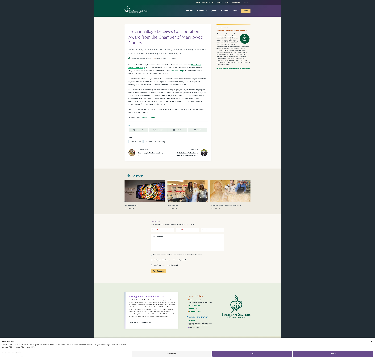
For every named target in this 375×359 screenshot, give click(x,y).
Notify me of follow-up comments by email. (170, 260)
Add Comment (158, 236)
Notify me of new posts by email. (166, 265)
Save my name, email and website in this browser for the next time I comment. (178, 255)
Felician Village (177, 70)
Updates (173, 58)
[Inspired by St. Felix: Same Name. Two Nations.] (230, 191)
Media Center (236, 2)
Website (205, 230)
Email (180, 230)
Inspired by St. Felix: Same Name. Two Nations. (226, 205)
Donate (246, 10)
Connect (225, 11)
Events (227, 2)
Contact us (193, 308)
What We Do (202, 11)
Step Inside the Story (131, 205)
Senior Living (160, 142)
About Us (189, 11)
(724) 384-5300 (194, 305)
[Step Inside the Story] (145, 191)
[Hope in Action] (187, 191)
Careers (197, 2)
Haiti (235, 11)
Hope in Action (172, 205)
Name (155, 230)
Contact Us (206, 2)
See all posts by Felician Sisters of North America (233, 68)
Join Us (214, 11)
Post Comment (158, 271)
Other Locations (195, 311)
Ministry (148, 142)
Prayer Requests (217, 2)
